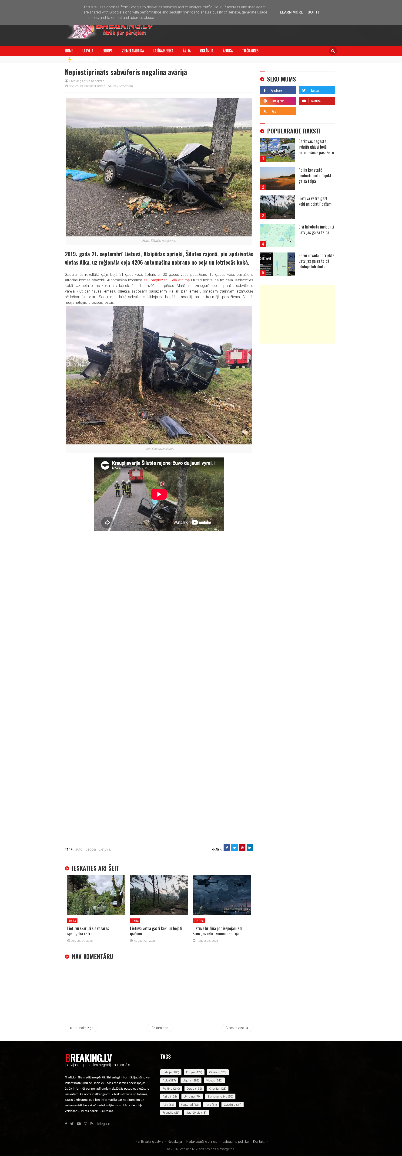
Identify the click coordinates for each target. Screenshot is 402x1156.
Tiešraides (250, 51)
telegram (306, 110)
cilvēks (214, 1072)
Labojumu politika (236, 1141)
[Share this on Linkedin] (250, 847)
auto (165, 1080)
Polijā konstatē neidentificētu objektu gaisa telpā (315, 175)
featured (187, 1104)
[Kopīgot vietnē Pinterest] (242, 847)
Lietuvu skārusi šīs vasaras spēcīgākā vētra (88, 931)
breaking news (86, 59)
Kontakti (259, 1141)
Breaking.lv (88, 1057)
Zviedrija (229, 1104)
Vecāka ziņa (235, 1028)
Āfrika (228, 51)
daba (72, 921)
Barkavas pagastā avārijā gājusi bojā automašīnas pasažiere (316, 146)
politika (167, 1088)
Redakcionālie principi (202, 1141)
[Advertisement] (297, 314)
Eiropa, (91, 849)
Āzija (187, 51)
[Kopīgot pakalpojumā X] (234, 847)
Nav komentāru (123, 86)
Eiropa (108, 51)
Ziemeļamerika (133, 51)
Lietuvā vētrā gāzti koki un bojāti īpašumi (156, 931)
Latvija (87, 51)
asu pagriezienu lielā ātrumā (167, 280)
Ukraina (189, 1096)
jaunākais (193, 1112)
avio (208, 1104)
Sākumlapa (159, 1028)
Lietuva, (105, 849)
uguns (187, 1080)
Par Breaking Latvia (149, 1141)
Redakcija (175, 1141)
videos (210, 1080)
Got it (314, 12)
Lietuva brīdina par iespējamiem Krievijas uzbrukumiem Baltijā (217, 931)
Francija (168, 1112)
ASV (165, 1104)
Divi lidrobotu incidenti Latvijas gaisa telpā (316, 229)
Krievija (214, 1088)
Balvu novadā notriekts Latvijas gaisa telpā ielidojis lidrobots (316, 260)
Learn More (291, 12)
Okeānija (207, 51)
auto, (79, 849)
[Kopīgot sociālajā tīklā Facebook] (227, 847)
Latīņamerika (163, 51)
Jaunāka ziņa (83, 1028)
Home (69, 51)
